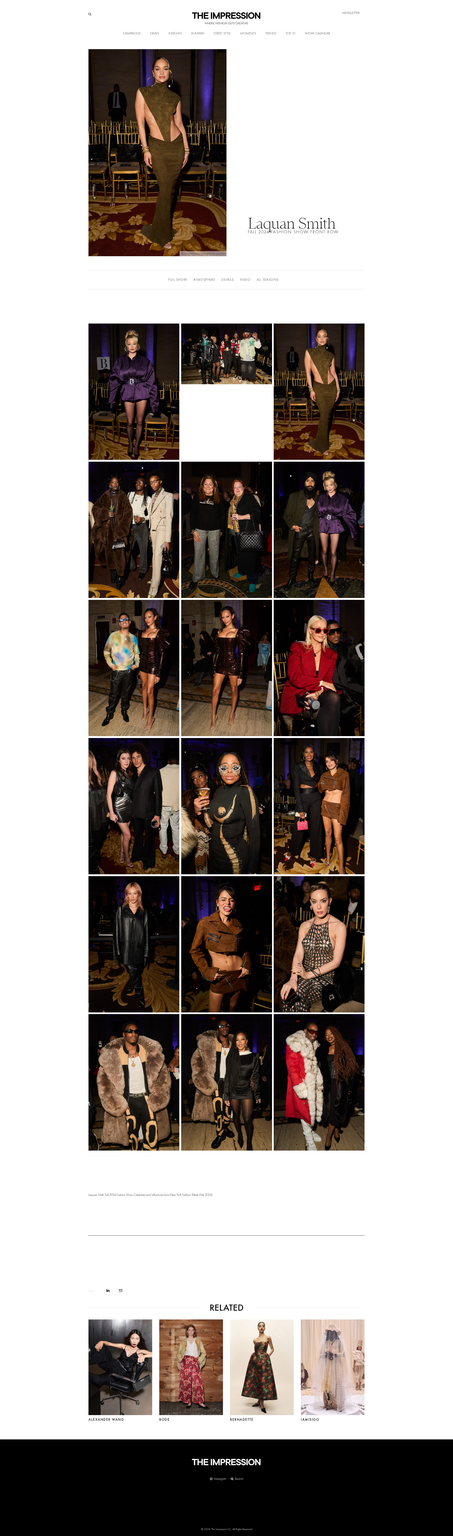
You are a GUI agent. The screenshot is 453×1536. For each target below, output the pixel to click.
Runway (197, 33)
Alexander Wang (106, 1419)
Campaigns (132, 33)
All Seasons (267, 280)
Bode (164, 1419)
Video (245, 280)
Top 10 (290, 33)
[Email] (120, 1290)
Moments (248, 33)
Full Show (177, 280)
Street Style (222, 33)
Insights (175, 33)
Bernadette (241, 1419)
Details (228, 280)
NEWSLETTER (351, 13)
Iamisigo (310, 1419)
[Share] (107, 1290)
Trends (270, 33)
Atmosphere (204, 280)
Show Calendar (317, 33)
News (154, 33)
